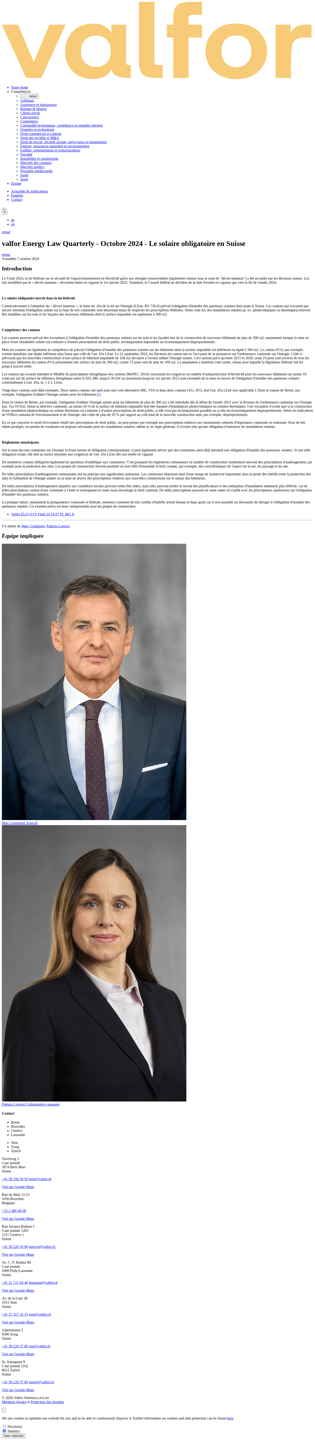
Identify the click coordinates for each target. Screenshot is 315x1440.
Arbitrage (27, 100)
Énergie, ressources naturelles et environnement (54, 146)
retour (6, 232)
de (13, 220)
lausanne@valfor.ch (43, 1283)
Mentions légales (14, 1402)
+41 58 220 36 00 (15, 1247)
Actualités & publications (29, 191)
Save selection (14, 1435)
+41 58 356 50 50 (15, 1179)
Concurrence (29, 117)
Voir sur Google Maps (18, 1187)
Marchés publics (32, 167)
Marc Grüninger (33, 526)
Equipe (16, 183)
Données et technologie (37, 129)
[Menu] (4, 208)
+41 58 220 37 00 (15, 1346)
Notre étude (19, 87)
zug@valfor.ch (39, 1346)
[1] (99, 394)
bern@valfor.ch (40, 1179)
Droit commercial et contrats (40, 134)
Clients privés (30, 113)
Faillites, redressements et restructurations (50, 150)
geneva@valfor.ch (42, 1247)
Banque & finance (33, 109)
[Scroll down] (4, 1410)
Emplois (17, 195)
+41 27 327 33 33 (15, 1314)
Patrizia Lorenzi (58, 526)
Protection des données (47, 1402)
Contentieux (29, 121)
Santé (24, 175)
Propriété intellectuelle (36, 171)
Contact (16, 200)
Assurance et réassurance (38, 105)
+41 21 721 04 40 (15, 1283)
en (13, 224)
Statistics (13, 1431)
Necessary (14, 1426)
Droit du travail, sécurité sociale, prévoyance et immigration (63, 142)
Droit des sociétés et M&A (39, 138)
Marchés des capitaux (36, 163)
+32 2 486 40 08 (14, 1211)
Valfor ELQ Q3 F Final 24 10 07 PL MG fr (42, 514)
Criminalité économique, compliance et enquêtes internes (61, 125)
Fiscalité (26, 154)
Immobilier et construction (39, 159)
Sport (24, 179)
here (230, 1418)
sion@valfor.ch (40, 1314)
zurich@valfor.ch (41, 1382)
